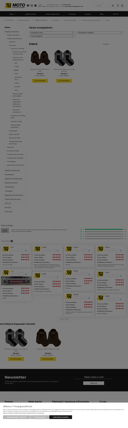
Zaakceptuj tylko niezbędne (16, 417)
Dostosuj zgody (39, 417)
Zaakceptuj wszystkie (60, 417)
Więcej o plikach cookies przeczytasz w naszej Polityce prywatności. (23, 413)
